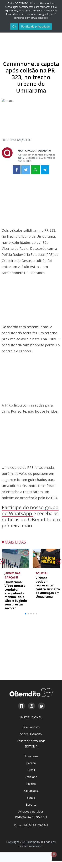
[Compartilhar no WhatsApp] (35, 169)
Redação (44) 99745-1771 (31, 817)
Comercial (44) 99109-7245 (31, 825)
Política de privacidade (35, 26)
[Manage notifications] (54, 854)
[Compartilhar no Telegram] (45, 169)
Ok (14, 26)
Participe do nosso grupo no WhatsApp (30, 510)
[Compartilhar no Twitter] (25, 169)
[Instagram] (31, 706)
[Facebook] (21, 706)
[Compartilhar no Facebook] (16, 169)
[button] (25, 613)
